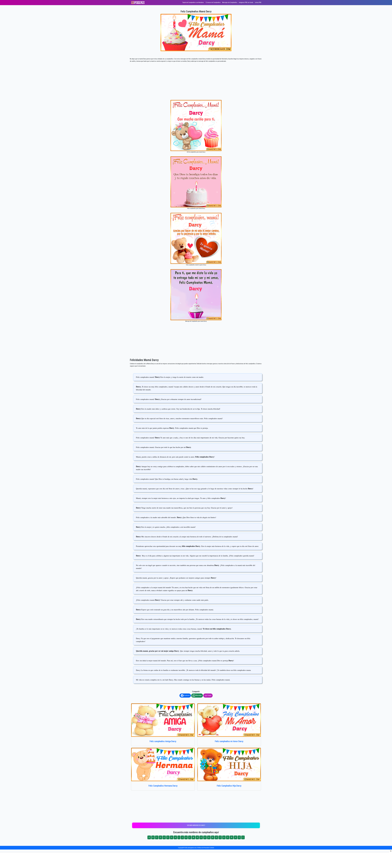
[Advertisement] (196, 85)
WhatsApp (198, 695)
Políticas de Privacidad (203, 847)
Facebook (186, 695)
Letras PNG (258, 2)
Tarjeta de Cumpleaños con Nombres (193, 2)
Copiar (209, 695)
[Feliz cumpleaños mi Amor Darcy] (229, 720)
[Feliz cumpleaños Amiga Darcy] (163, 720)
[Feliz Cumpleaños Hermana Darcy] (163, 764)
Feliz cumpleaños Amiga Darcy (163, 741)
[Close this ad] (390, 851)
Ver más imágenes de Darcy (196, 825)
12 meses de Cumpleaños (213, 2)
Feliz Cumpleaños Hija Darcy (229, 785)
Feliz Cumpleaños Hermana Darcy (163, 785)
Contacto (211, 847)
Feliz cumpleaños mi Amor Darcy (229, 741)
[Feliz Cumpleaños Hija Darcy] (229, 764)
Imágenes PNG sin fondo (246, 2)
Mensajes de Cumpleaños (229, 2)
